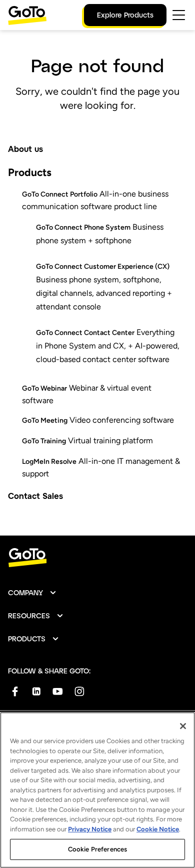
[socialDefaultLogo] (15, 691)
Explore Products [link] (125, 15)
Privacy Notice (90, 829)
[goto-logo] (97, 558)
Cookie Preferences (97, 849)
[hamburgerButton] (178, 15)
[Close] (183, 726)
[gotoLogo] (27, 15)
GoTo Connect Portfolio (60, 194)
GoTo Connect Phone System (83, 227)
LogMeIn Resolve (49, 461)
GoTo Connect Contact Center (85, 332)
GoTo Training (44, 441)
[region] (97, 790)
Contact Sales (35, 495)
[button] (32, 592)
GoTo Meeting (45, 420)
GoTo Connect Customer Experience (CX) (103, 266)
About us (25, 148)
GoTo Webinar (44, 388)
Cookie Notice (157, 829)
